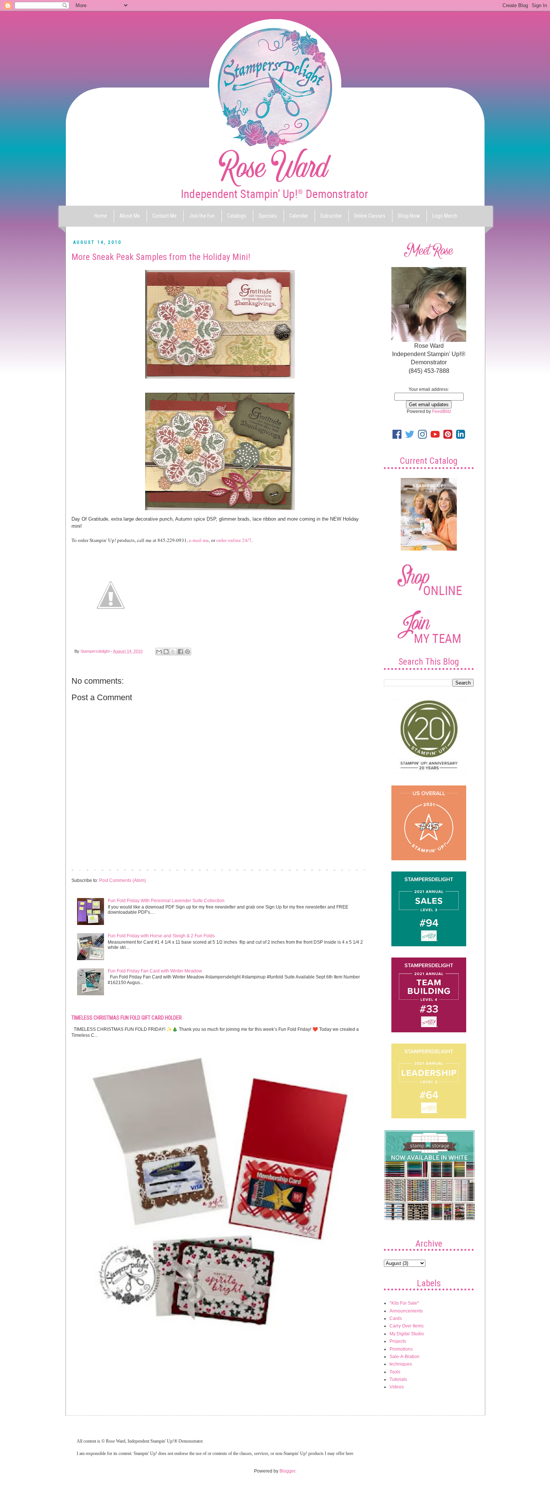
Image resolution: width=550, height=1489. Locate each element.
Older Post (355, 869)
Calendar (298, 216)
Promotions (401, 1349)
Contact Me (164, 216)
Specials (268, 216)
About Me (129, 216)
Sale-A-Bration (404, 1356)
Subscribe (331, 216)
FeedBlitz (441, 411)
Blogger (287, 1471)
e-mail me (199, 540)
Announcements (406, 1311)
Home (100, 216)
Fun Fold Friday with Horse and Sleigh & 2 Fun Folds (161, 935)
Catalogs (236, 216)
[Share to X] (173, 651)
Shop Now (409, 216)
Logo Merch (444, 216)
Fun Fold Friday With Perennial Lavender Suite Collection (166, 900)
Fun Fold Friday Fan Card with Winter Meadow (155, 971)
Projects (397, 1341)
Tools (394, 1372)
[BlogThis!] (166, 651)
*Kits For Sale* (404, 1303)
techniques (400, 1364)
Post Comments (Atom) (122, 880)
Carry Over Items (406, 1326)
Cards (395, 1318)
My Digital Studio (406, 1333)
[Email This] (159, 651)
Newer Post (85, 869)
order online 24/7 (233, 540)
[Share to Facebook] (180, 651)
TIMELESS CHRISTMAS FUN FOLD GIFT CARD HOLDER (126, 1018)
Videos (396, 1387)
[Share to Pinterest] (187, 651)
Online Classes (369, 216)
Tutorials (398, 1379)
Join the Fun (202, 216)
